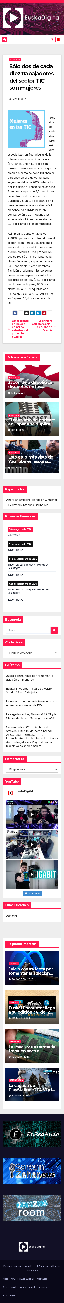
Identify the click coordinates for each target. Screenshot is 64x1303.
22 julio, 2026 (21, 1018)
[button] (52, 39)
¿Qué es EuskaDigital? (22, 1278)
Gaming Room (16, 1080)
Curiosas (15, 60)
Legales (14, 964)
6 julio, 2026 (20, 1095)
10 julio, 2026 (21, 1057)
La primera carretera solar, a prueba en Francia (42, 325)
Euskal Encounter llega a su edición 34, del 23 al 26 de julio (32, 1012)
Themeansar (32, 1270)
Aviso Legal (9, 1295)
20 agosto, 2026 (22, 979)
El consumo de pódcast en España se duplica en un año (31, 424)
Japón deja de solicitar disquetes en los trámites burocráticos (30, 386)
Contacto (42, 1278)
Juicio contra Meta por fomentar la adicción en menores (31, 973)
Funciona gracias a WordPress (20, 1266)
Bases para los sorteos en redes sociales (25, 1287)
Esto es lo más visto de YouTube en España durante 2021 (30, 461)
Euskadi (14, 1002)
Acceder (11, 916)
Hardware (15, 1041)
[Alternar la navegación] (58, 39)
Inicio (5, 1278)
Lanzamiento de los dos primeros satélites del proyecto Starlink (20, 328)
